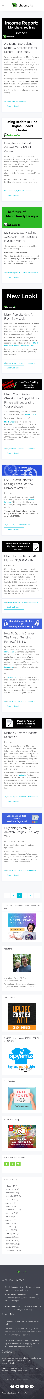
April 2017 (9, 1227)
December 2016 (12, 1240)
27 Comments (21, 101)
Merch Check (30, 414)
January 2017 (11, 1237)
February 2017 (11, 1234)
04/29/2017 (21, 701)
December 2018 (12, 1189)
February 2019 (11, 1186)
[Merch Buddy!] (22, 1016)
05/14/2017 (23, 602)
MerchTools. (9, 652)
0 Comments (32, 525)
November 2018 (12, 1193)
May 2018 (9, 1206)
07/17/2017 (23, 273)
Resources (8, 667)
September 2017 (12, 1210)
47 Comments (33, 273)
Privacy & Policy (23, 1393)
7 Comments (30, 363)
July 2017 (9, 1217)
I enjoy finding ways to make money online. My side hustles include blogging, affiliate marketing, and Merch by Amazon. (22, 1343)
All (5, 101)
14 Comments (31, 870)
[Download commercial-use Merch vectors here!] (22, 926)
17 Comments (33, 797)
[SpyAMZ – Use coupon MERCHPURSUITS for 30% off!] (22, 1059)
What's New (8, 191)
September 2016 (12, 1251)
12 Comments (27, 191)
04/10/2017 (23, 797)
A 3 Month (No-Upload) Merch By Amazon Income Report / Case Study (21, 48)
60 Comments (33, 602)
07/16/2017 (21, 363)
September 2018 (12, 1196)
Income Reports (12, 273)
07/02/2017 (21, 449)
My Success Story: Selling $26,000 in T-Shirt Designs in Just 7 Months (21, 237)
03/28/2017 (21, 870)
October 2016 (11, 1247)
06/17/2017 (23, 525)
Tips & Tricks (11, 363)
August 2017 (10, 1213)
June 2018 (9, 1203)
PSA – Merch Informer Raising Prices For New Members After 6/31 (18, 484)
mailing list (22, 775)
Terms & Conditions (9, 1393)
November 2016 (12, 1244)
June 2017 (9, 1220)
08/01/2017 (17, 191)
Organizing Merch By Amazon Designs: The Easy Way (21, 832)
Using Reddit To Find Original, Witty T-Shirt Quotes (17, 147)
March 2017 (10, 1230)
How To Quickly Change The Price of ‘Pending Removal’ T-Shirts (19, 637)
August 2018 (10, 1200)
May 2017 (9, 1223)
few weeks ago (12, 677)
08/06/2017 (11, 101)
